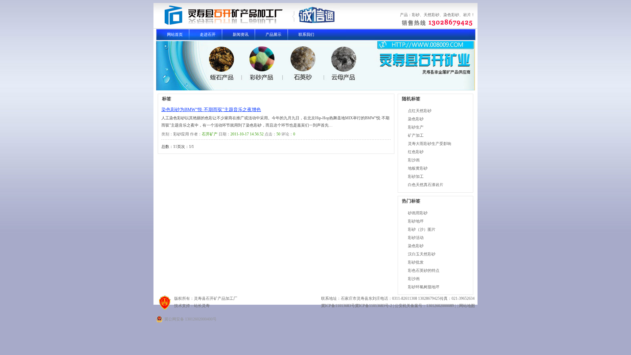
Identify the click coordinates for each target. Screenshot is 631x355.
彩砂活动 (416, 237)
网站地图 (467, 305)
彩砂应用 (181, 134)
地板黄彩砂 (418, 168)
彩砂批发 (416, 262)
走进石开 (208, 34)
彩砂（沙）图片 (421, 229)
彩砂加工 (416, 176)
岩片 (467, 14)
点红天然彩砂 (420, 110)
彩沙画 (414, 160)
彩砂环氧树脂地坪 (423, 287)
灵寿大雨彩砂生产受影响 (429, 143)
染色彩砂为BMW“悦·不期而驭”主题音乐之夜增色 (211, 109)
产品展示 (273, 34)
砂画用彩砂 (418, 213)
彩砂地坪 (416, 221)
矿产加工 (416, 135)
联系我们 (306, 34)
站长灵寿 (202, 305)
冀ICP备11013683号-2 (373, 305)
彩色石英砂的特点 (423, 270)
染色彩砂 (451, 14)
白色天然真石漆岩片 (425, 184)
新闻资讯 (240, 34)
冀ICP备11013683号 (338, 305)
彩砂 (416, 14)
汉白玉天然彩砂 (421, 254)
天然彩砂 (431, 14)
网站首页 (175, 34)
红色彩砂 (416, 152)
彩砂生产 (416, 127)
